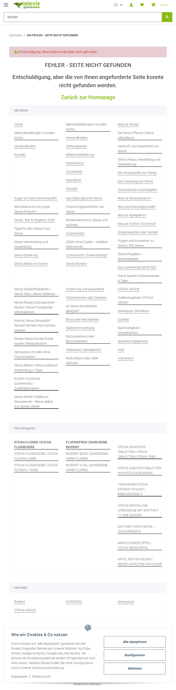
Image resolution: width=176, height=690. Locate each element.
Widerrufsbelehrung (80, 154)
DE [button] (116, 5)
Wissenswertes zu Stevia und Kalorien (86, 222)
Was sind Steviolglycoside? (137, 207)
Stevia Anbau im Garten (31, 263)
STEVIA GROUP (129, 289)
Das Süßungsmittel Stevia (84, 198)
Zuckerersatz (75, 233)
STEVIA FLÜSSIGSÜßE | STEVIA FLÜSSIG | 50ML (36, 456)
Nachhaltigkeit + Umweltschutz (129, 330)
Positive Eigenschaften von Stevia (85, 209)
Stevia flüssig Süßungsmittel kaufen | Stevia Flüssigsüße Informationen (34, 307)
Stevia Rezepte (76, 263)
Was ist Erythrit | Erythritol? (137, 224)
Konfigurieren (135, 655)
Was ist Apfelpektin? (132, 215)
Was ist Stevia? (128, 124)
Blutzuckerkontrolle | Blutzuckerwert (80, 339)
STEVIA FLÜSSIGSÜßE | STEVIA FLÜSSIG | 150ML (36, 467)
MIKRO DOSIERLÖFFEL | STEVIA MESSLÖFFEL (134, 545)
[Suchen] (167, 17)
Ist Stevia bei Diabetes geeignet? (81, 308)
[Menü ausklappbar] (6, 3)
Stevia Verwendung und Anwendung (31, 244)
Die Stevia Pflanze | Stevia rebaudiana (136, 135)
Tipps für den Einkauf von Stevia (32, 231)
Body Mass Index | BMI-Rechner (82, 360)
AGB (121, 350)
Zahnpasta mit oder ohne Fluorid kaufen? (32, 354)
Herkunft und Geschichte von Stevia (138, 148)
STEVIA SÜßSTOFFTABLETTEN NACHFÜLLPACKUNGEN (139, 470)
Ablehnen (135, 668)
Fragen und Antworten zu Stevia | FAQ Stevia (136, 243)
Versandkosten (25, 146)
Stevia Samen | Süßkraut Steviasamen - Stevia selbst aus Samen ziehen (33, 401)
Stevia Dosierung (26, 255)
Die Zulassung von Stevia (135, 181)
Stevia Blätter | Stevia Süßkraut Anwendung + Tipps (36, 367)
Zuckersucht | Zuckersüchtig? (86, 255)
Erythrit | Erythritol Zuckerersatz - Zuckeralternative (27, 383)
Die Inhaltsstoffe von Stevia (137, 173)
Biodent (19, 601)
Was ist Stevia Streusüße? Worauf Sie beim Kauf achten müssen (34, 325)
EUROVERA (74, 601)
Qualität (123, 319)
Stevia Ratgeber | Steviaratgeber (130, 256)
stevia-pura (126, 601)
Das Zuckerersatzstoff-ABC (137, 267)
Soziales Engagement (133, 341)
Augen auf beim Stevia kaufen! (35, 198)
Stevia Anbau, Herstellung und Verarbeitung (139, 162)
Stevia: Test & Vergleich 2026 (34, 220)
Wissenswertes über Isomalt (138, 232)
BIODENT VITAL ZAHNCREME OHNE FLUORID (87, 467)
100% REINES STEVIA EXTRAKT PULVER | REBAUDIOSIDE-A (133, 489)
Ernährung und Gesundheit (85, 289)
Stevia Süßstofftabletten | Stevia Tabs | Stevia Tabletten (34, 291)
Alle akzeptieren (135, 642)
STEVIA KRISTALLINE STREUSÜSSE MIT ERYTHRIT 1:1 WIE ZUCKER (138, 510)
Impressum (19, 676)
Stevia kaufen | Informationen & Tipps (139, 278)
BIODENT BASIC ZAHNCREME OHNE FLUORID (87, 456)
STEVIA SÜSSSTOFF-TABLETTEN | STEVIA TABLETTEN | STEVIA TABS (137, 451)
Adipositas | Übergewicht (83, 350)
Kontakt (20, 154)
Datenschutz (41, 676)
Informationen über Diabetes (86, 297)
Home (18, 124)
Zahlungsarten (76, 146)
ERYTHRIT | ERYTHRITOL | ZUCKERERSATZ (136, 529)
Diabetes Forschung (80, 328)
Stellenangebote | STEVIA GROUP (135, 300)
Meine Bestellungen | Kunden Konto (34, 135)
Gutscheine (74, 171)
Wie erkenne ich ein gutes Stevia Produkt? (32, 209)
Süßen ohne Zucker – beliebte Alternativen (86, 244)
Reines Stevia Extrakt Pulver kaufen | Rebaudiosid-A (34, 341)
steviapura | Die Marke (133, 311)
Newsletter (73, 180)
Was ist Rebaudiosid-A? (134, 198)
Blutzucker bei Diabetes (82, 319)
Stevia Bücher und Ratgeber (137, 190)
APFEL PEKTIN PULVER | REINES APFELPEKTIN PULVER (140, 561)
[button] (131, 5)
